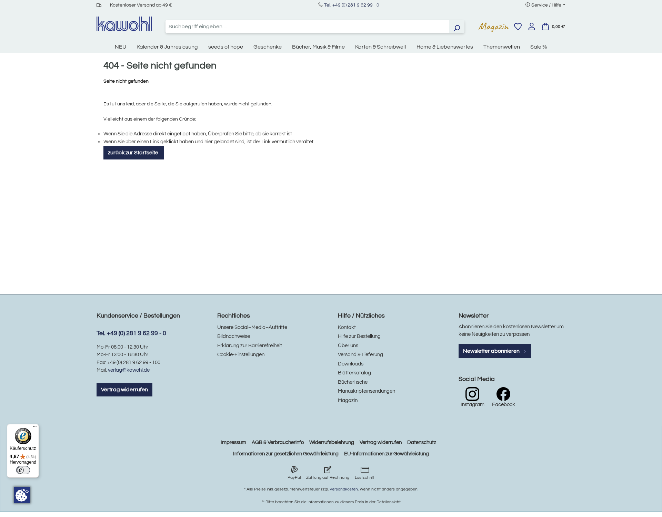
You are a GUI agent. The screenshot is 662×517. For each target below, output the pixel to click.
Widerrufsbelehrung (331, 442)
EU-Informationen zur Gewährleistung (386, 453)
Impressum (233, 442)
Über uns (348, 345)
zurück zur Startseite (133, 152)
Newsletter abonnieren (492, 351)
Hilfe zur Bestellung (359, 336)
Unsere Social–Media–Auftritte (252, 327)
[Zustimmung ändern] (22, 495)
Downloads (350, 363)
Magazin (493, 26)
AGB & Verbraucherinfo (278, 442)
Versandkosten (344, 489)
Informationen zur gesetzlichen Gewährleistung (286, 453)
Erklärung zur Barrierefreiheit (249, 345)
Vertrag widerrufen (124, 389)
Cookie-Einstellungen (240, 354)
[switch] (23, 470)
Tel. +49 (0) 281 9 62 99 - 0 (351, 5)
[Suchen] (456, 26)
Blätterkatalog (354, 372)
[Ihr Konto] (532, 26)
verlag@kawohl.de (129, 370)
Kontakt (347, 327)
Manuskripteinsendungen (366, 391)
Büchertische (353, 382)
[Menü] (35, 428)
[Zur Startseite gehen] (124, 24)
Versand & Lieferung (360, 354)
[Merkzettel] (518, 26)
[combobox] (307, 26)
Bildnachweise (233, 336)
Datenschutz (421, 442)
